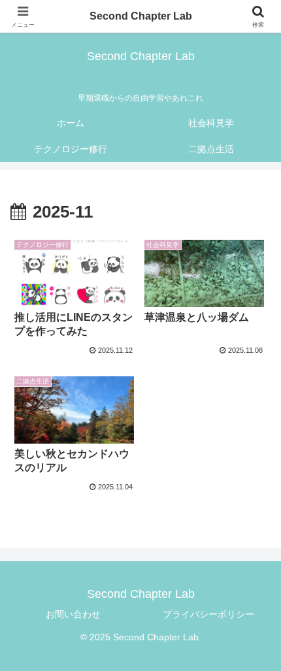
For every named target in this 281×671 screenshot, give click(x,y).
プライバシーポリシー (208, 614)
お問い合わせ (73, 614)
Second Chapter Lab (141, 16)
